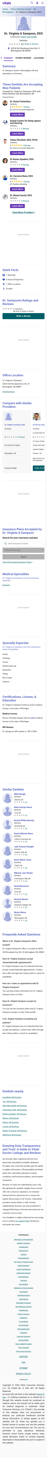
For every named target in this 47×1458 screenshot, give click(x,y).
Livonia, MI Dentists (11, 1126)
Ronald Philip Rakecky (24, 820)
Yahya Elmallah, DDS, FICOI (23, 140)
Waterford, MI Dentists (12, 1135)
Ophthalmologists (23, 1295)
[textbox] (23, 543)
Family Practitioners (24, 1269)
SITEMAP (23, 1368)
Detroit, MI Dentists (11, 1122)
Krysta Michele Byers (23, 833)
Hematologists (23, 1277)
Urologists (23, 1333)
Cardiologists (23, 1247)
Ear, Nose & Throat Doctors (23, 1262)
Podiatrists (23, 1318)
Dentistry (6, 585)
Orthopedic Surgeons (23, 1303)
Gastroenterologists (24, 1273)
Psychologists (24, 1325)
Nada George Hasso (23, 807)
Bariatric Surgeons (23, 1243)
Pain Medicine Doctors (24, 1307)
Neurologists (23, 1284)
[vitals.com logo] (6, 3)
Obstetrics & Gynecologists (23, 1288)
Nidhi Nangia (20, 794)
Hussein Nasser (21, 899)
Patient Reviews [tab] (23, 58)
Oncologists (23, 1292)
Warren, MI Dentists (11, 1118)
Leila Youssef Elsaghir (24, 847)
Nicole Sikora (20, 912)
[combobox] (23, 543)
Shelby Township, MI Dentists (15, 1131)
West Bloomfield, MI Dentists (15, 1106)
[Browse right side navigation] (42, 3)
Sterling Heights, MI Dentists (14, 1114)
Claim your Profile (29, 37)
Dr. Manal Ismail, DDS (21, 195)
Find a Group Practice (23, 1351)
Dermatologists (23, 1258)
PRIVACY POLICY (23, 1374)
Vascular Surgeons (23, 1336)
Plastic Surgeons (24, 1314)
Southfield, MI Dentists (12, 1097)
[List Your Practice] (37, 3)
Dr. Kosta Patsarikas (20, 101)
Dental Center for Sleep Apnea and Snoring (25, 122)
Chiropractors (23, 1251)
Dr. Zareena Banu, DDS (21, 176)
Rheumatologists (24, 1329)
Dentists (24, 1254)
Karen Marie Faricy (22, 860)
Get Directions (9, 392)
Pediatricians (23, 1310)
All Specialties (24, 1340)
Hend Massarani (21, 886)
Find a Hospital (23, 1348)
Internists (23, 1280)
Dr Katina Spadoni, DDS (22, 159)
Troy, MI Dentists (10, 1101)
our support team (22, 1221)
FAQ (23, 1362)
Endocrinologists (23, 1266)
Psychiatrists (23, 1322)
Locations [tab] (39, 58)
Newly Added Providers (23, 1344)
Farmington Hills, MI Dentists (15, 1110)
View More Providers (23, 212)
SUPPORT (23, 1356)
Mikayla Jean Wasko (23, 873)
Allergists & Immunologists (23, 1239)
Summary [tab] (8, 58)
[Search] (32, 3)
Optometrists (23, 1299)
